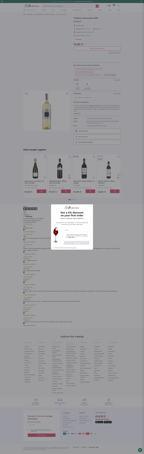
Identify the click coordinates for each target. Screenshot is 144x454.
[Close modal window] (91, 207)
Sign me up (77, 242)
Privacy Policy (73, 247)
